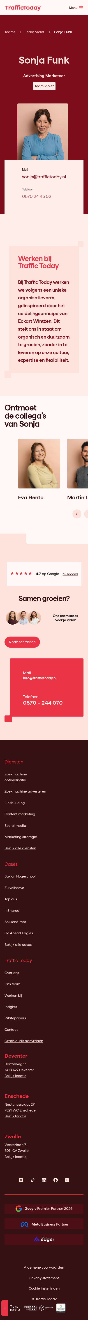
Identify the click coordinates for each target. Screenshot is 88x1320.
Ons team (12, 984)
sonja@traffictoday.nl (44, 176)
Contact (11, 1029)
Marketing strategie (21, 837)
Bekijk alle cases (18, 944)
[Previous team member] (76, 513)
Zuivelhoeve (14, 888)
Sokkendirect (15, 922)
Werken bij (13, 995)
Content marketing (20, 814)
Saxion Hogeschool (20, 876)
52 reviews (70, 574)
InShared (12, 910)
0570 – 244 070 (43, 702)
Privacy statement (44, 1278)
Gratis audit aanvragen (24, 1041)
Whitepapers (15, 1018)
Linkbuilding (15, 803)
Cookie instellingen (44, 1288)
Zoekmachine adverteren (25, 791)
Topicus (11, 899)
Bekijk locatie (15, 1076)
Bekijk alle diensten (20, 848)
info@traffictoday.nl (39, 678)
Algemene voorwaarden (44, 1267)
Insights (11, 1007)
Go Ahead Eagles (19, 933)
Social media (15, 825)
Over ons (12, 973)
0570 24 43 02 (36, 196)
